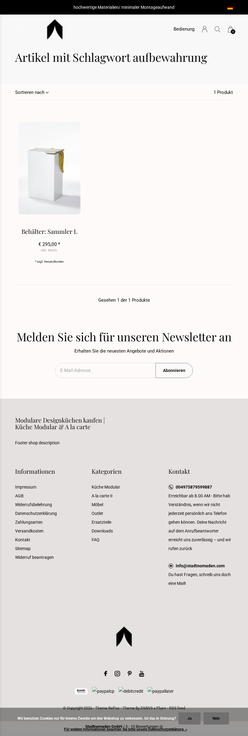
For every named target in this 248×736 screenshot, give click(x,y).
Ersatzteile (101, 522)
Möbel (97, 504)
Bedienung (184, 29)
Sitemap (23, 548)
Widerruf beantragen (34, 557)
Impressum (25, 487)
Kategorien (107, 471)
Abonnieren (174, 370)
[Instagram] (117, 673)
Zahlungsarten (29, 522)
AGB (19, 495)
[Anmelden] (204, 29)
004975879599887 (194, 487)
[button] (20, 28)
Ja (189, 718)
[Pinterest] (130, 673)
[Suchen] (217, 29)
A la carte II (102, 495)
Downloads (102, 531)
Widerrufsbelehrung (33, 504)
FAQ (96, 539)
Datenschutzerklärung (36, 513)
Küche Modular (106, 487)
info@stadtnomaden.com (200, 565)
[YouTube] (141, 673)
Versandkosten (54, 261)
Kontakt (22, 539)
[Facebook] (105, 673)
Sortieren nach (29, 92)
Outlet (97, 513)
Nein (216, 718)
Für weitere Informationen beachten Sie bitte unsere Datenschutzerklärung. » (125, 729)
